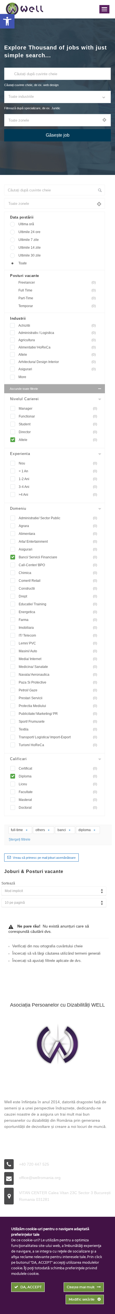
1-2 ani (58, 479)
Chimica (58, 573)
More (22, 377)
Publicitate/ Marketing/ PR (58, 714)
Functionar (58, 416)
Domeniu (18, 508)
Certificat (58, 768)
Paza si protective (58, 682)
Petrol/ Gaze (58, 690)
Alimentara (58, 534)
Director (58, 432)
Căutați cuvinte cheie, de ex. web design (31, 85)
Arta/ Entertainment (58, 542)
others (40, 830)
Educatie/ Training (58, 604)
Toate (22, 263)
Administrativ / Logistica (57, 333)
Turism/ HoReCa (58, 745)
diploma (85, 830)
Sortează (8, 883)
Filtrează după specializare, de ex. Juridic (32, 108)
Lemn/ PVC (58, 643)
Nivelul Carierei (24, 399)
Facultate (58, 792)
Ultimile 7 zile (28, 240)
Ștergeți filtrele (19, 839)
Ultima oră (26, 224)
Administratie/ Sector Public (58, 518)
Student (58, 424)
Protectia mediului (58, 706)
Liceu (58, 784)
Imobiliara (58, 628)
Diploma (58, 776)
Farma (58, 620)
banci (62, 830)
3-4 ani (58, 487)
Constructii (58, 588)
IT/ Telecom (58, 635)
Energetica (58, 612)
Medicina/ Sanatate (58, 667)
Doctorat (58, 808)
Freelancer (57, 282)
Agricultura (57, 340)
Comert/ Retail (58, 581)
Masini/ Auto (58, 651)
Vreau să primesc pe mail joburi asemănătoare (44, 857)
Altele (57, 355)
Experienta (20, 454)
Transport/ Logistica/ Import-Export (58, 737)
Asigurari (57, 369)
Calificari (18, 759)
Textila (58, 729)
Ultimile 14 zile (29, 248)
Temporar (57, 306)
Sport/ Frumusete (58, 722)
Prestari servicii (58, 698)
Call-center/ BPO (58, 565)
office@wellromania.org (40, 1177)
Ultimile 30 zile (29, 255)
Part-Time (57, 298)
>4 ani (58, 495)
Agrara (58, 526)
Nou (58, 463)
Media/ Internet (58, 659)
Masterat (58, 800)
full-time (17, 830)
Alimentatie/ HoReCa (57, 347)
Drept (58, 596)
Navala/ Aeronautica (58, 675)
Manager (58, 409)
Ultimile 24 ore (29, 232)
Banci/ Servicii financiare (58, 557)
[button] (7, 21)
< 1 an (58, 471)
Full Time (57, 290)
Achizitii (57, 326)
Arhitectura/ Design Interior (57, 362)
